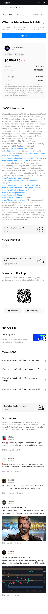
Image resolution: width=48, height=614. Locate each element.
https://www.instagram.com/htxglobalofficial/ (20, 185)
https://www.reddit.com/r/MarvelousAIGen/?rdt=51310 (24, 158)
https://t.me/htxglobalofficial (13, 193)
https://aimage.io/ (16, 148)
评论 (5, 450)
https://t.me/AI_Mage (10, 156)
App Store (14, 310)
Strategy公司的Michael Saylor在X (14, 507)
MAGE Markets (22, 15)
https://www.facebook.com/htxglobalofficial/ (20, 180)
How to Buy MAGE (8, 335)
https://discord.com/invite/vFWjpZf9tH (17, 161)
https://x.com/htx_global (12, 178)
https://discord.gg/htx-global (13, 200)
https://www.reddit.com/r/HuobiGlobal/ (17, 188)
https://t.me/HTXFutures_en (13, 198)
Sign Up (24, 36)
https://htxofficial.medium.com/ (14, 190)
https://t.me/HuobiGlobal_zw (13, 195)
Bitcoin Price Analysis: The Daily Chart (16, 557)
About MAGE (7, 15)
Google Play (34, 310)
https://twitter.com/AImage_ (34, 153)
